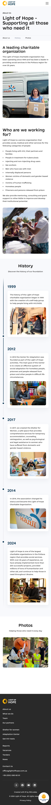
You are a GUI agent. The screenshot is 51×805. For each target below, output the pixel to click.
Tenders (6, 755)
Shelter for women (11, 730)
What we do (8, 714)
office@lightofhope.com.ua (15, 771)
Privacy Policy (25, 800)
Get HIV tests (9, 739)
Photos (28, 38)
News (5, 759)
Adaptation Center (11, 734)
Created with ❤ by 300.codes (25, 792)
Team (5, 718)
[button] (47, 3)
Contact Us (8, 766)
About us (6, 38)
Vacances (7, 750)
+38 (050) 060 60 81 (11, 775)
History (18, 38)
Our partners (8, 723)
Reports (6, 746)
